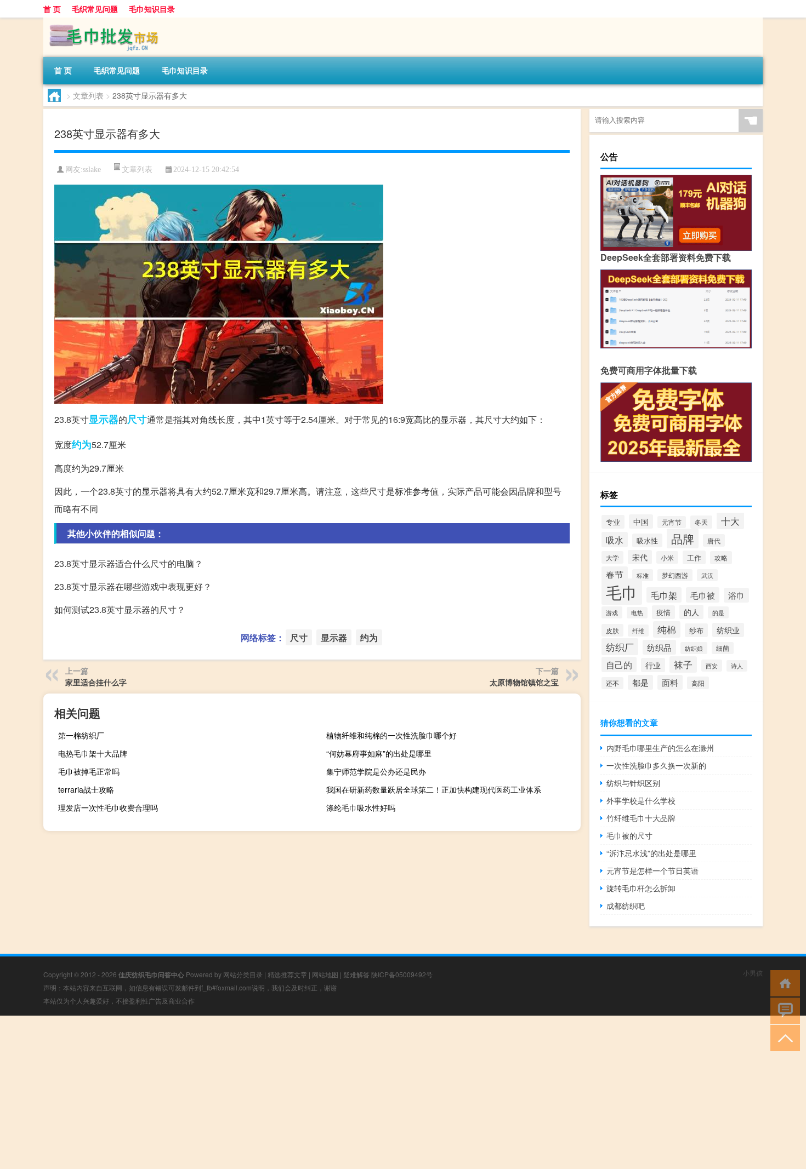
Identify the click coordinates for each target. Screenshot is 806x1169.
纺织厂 (620, 647)
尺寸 (137, 419)
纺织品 (659, 647)
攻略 (721, 558)
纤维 (638, 630)
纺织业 (728, 629)
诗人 (737, 666)
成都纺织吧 (625, 905)
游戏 (612, 612)
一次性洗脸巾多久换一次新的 (656, 765)
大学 (612, 557)
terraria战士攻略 (86, 789)
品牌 (682, 538)
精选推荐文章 (287, 974)
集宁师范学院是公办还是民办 (376, 771)
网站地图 (325, 974)
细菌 (722, 648)
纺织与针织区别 (633, 782)
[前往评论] (782, 1010)
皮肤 (612, 630)
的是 (718, 612)
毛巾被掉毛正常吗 (89, 771)
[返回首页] (782, 982)
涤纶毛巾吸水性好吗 (360, 807)
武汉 (707, 575)
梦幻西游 (675, 575)
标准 (643, 575)
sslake (92, 169)
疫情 (663, 612)
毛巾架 (664, 595)
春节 (614, 574)
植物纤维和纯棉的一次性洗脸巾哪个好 (391, 735)
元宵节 (672, 522)
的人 (691, 611)
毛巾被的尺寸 (629, 835)
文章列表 (88, 95)
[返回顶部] (782, 1037)
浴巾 (736, 595)
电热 (637, 613)
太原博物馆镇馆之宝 (524, 682)
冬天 (701, 522)
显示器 (103, 419)
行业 (653, 665)
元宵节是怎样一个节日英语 (652, 870)
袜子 (683, 664)
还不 (612, 683)
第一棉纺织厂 (81, 735)
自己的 (619, 664)
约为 (82, 444)
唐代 (713, 540)
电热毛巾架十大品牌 (92, 753)
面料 (670, 682)
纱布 (696, 630)
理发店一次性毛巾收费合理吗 (108, 807)
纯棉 (666, 629)
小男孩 (753, 972)
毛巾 (622, 591)
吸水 (614, 540)
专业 (613, 522)
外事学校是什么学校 (641, 800)
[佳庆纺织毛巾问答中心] (100, 21)
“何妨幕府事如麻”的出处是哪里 (379, 753)
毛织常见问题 (95, 8)
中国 (641, 521)
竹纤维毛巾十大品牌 (641, 817)
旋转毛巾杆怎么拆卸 (641, 888)
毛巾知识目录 (152, 8)
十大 (730, 521)
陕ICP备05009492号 (402, 974)
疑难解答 (356, 974)
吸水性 (647, 540)
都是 (640, 682)
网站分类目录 (243, 974)
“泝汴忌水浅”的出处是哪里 (651, 852)
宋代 (640, 557)
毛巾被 (702, 595)
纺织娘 (694, 648)
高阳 (698, 682)
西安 (712, 665)
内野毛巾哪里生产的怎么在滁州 (660, 747)
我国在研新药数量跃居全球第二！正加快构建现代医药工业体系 (433, 789)
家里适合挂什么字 (96, 682)
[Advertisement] (329, 1092)
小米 (667, 557)
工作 (694, 557)
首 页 (52, 8)
